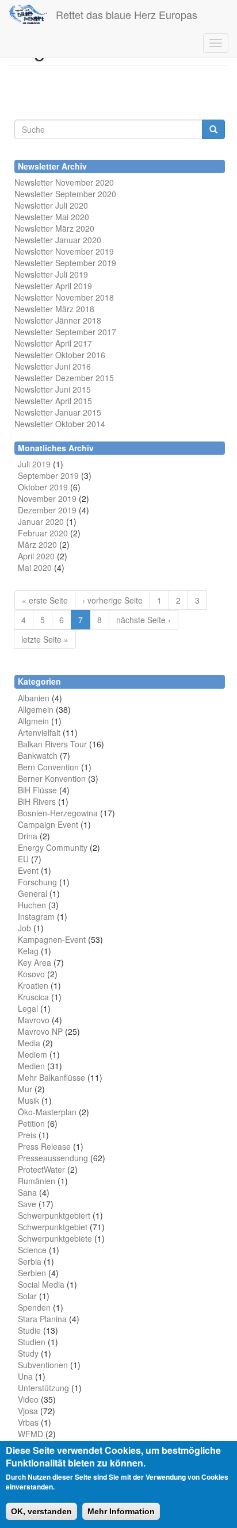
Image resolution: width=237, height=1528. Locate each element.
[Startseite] (28, 14)
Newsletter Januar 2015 (57, 412)
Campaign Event (48, 824)
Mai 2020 (35, 567)
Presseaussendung (53, 1158)
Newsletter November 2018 (64, 297)
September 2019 (48, 475)
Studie (29, 1330)
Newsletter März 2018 (54, 308)
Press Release (44, 1146)
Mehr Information (121, 1511)
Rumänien (36, 1181)
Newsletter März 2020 (54, 228)
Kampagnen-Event (52, 939)
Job (24, 928)
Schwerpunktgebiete (55, 1238)
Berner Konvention (52, 778)
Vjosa (28, 1410)
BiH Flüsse (37, 790)
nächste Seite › (143, 619)
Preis (27, 1135)
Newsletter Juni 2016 (52, 366)
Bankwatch (38, 755)
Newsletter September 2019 (65, 262)
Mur (25, 1089)
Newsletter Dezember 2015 (64, 377)
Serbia (29, 1261)
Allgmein (33, 721)
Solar (27, 1296)
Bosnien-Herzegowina (58, 813)
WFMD (30, 1433)
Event (28, 870)
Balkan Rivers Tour (52, 744)
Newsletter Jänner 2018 (57, 320)
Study (28, 1353)
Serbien (32, 1273)
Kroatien (33, 985)
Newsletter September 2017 (65, 331)
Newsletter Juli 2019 (51, 274)
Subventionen (43, 1364)
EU (23, 859)
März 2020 (37, 544)
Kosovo (31, 974)
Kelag (28, 951)
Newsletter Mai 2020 (51, 216)
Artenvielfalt (39, 732)
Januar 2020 (41, 521)
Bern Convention (48, 767)
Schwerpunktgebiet (52, 1227)
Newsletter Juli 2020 (51, 205)
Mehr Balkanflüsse (51, 1077)
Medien (31, 1066)
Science (32, 1250)
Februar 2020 (43, 533)
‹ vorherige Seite (112, 600)
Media (29, 1043)
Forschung (37, 882)
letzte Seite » (44, 639)
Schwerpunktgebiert (54, 1215)
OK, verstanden (41, 1511)
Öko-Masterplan (47, 1112)
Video (28, 1399)
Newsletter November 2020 (64, 182)
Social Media (41, 1284)
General (32, 893)
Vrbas (28, 1422)
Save (27, 1204)
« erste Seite (45, 600)
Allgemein (35, 709)
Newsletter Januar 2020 (57, 239)
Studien (31, 1341)
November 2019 (47, 498)
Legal (28, 1008)
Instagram (36, 916)
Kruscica (33, 997)
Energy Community (52, 847)
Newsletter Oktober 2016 (59, 354)
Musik (28, 1100)
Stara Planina (42, 1318)
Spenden (34, 1307)
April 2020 (36, 556)
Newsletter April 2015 (53, 400)
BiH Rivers (37, 801)
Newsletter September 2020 (65, 193)
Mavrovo (33, 1020)
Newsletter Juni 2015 (52, 389)
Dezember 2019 (47, 510)
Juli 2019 (34, 464)
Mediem (32, 1054)
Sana (27, 1192)
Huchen (32, 905)
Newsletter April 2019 (53, 285)
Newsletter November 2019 (64, 251)
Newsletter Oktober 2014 (59, 423)
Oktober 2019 (43, 487)
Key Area (34, 962)
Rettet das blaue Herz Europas (126, 14)
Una (25, 1376)
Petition (31, 1123)
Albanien (33, 698)
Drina (27, 836)
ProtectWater (41, 1169)
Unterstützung (43, 1387)
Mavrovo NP (40, 1031)
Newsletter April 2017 (53, 343)
